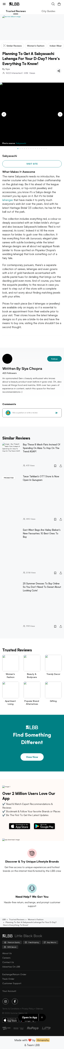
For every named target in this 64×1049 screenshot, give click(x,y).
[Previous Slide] (4, 114)
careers (6, 957)
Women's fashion (35, 919)
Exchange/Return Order (14, 974)
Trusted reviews (17, 919)
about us (7, 953)
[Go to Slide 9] (35, 148)
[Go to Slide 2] (20, 148)
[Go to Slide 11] (39, 148)
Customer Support (11, 983)
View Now (32, 757)
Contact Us (8, 962)
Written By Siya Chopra (22, 368)
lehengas (8, 200)
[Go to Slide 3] (22, 148)
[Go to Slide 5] (26, 148)
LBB (4, 919)
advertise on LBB (11, 966)
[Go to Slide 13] (44, 148)
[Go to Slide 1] (17, 148)
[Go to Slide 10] (37, 148)
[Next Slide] (60, 114)
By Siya (6, 69)
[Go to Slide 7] (31, 148)
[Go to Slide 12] (41, 148)
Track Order (8, 978)
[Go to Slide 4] (24, 148)
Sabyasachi (21, 143)
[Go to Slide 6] (28, 148)
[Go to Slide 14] (46, 148)
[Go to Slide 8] (33, 148)
